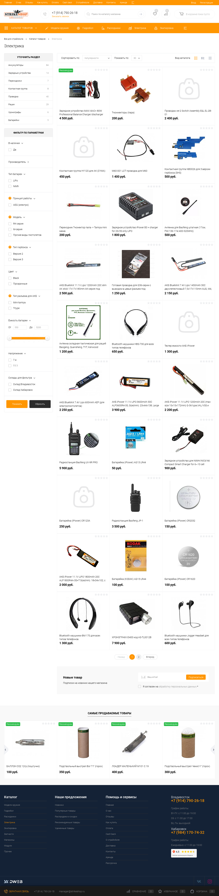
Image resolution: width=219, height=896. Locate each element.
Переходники (15, 81)
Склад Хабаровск (23, 389)
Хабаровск (178, 829)
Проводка (13, 96)
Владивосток (180, 797)
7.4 (14, 360)
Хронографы (14, 112)
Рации (11, 104)
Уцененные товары (64, 828)
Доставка (97, 2)
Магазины (9, 840)
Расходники (10, 816)
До (31, 327)
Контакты (111, 2)
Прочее (8, 851)
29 (47, 104)
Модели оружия (12, 805)
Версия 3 (18, 259)
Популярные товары (65, 810)
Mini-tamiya (19, 302)
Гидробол (9, 810)
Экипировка (10, 828)
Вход (193, 2)
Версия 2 (18, 253)
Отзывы (29, 2)
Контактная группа (17, 88)
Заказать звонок (60, 16)
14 (47, 73)
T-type (16, 308)
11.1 (15, 365)
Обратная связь (18, 891)
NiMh (16, 186)
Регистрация (206, 2)
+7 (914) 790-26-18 (44, 891)
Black (16, 278)
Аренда (123, 2)
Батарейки (13, 120)
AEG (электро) (21, 204)
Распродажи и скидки (66, 816)
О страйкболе (82, 2)
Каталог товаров (22, 28)
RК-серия (18, 223)
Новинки (59, 805)
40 (47, 96)
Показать (17, 404)
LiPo (15, 180)
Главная (8, 2)
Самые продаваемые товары (109, 713)
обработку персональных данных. (178, 686)
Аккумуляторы (15, 65)
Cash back (67, 2)
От (9, 327)
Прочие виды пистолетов (27, 235)
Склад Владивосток (24, 384)
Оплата (55, 2)
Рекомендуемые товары (67, 822)
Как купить (42, 2)
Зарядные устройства (19, 73)
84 (47, 65)
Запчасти (9, 834)
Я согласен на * (170, 686)
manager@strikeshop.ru (72, 891)
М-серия (17, 229)
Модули (8, 845)
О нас (18, 2)
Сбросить (40, 404)
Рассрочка (111, 863)
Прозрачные (20, 283)
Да (14, 149)
